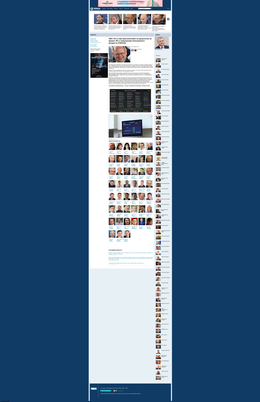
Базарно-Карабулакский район (165, 163)
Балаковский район (165, 105)
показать (92, 51)
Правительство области (165, 288)
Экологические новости (95, 42)
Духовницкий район (165, 183)
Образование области (164, 299)
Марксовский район (166, 262)
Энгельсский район (165, 100)
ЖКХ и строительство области (165, 309)
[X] (135, 50)
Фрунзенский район (165, 95)
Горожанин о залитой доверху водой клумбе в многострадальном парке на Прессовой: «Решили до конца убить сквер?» (158, 28)
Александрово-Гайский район (165, 158)
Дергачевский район (166, 199)
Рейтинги (116, 8)
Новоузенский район (166, 152)
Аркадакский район (165, 193)
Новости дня (93, 39)
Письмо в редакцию (105, 390)
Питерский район (165, 282)
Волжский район (165, 90)
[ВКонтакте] (132, 50)
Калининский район (165, 131)
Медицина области (165, 293)
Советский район (165, 251)
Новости (121, 8)
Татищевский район (166, 241)
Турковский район (165, 256)
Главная (104, 8)
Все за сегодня (93, 44)
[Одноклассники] (134, 50)
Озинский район (165, 225)
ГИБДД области (165, 329)
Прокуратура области (164, 319)
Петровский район (165, 121)
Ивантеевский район (166, 220)
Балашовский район (166, 110)
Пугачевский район (165, 272)
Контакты (129, 393)
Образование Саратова (164, 367)
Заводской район (165, 79)
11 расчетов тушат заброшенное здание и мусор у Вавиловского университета (126, 263)
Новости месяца (94, 40)
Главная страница (104, 393)
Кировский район (165, 84)
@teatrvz (115, 139)
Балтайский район (165, 204)
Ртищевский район (165, 136)
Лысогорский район (165, 236)
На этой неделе (93, 46)
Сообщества (126, 8)
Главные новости (94, 41)
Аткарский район (165, 188)
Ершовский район (165, 126)
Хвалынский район (165, 246)
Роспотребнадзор (165, 360)
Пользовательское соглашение (114, 393)
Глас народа (110, 8)
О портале (124, 393)
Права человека (165, 371)
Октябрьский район (165, 69)
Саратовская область (164, 59)
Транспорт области (165, 303)
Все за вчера (93, 45)
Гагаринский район (165, 167)
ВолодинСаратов (158, 49)
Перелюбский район (166, 277)
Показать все (93, 38)
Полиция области (165, 324)
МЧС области (164, 334)
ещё (132, 8)
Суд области (164, 345)
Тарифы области (165, 313)
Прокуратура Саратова (164, 356)
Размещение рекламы (135, 393)
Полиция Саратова (165, 350)
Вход (168, 8)
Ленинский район (165, 74)
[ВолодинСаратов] (162, 48)
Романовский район (166, 267)
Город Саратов (165, 63)
